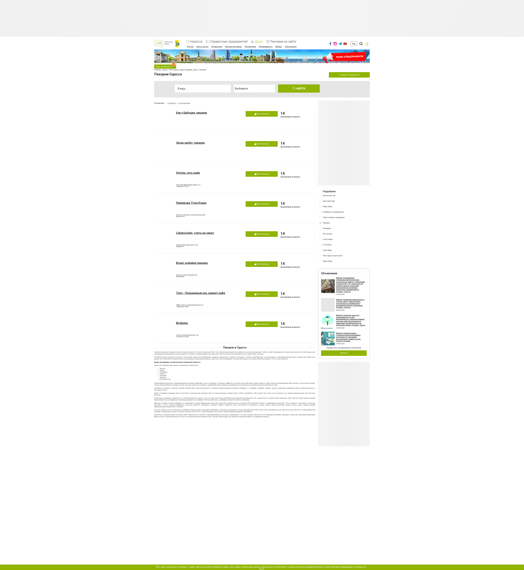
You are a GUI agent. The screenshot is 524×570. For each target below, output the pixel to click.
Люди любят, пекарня (190, 142)
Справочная (216, 46)
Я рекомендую (263, 114)
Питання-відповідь (233, 46)
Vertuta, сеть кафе (188, 172)
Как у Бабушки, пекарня (191, 112)
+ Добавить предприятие (349, 75)
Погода (190, 46)
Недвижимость (266, 46)
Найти (300, 88)
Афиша (278, 46)
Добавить (344, 353)
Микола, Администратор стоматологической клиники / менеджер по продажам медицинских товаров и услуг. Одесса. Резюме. (348, 337)
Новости (196, 41)
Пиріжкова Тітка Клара (191, 202)
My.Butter (182, 323)
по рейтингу (171, 103)
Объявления (250, 46)
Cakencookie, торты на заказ (195, 233)
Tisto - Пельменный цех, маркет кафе (200, 293)
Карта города (202, 46)
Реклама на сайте (283, 41)
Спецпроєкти (291, 46)
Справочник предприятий (229, 41)
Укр (353, 43)
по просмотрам (184, 103)
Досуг (259, 41)
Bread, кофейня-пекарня (192, 263)
